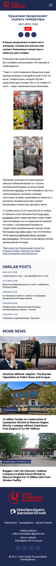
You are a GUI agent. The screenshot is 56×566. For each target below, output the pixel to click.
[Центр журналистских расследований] (15, 5)
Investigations (26, 522)
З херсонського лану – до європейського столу (25, 276)
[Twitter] (27, 34)
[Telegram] (33, 34)
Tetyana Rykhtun (10, 410)
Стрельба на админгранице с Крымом (21, 318)
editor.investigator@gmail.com (29, 533)
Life (28, 28)
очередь (25, 250)
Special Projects (44, 522)
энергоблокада (29, 253)
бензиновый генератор (31, 248)
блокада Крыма (11, 250)
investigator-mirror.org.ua (28, 540)
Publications (10, 522)
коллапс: (19, 190)
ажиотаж (13, 248)
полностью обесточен (19, 231)
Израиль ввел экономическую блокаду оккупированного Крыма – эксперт (22, 308)
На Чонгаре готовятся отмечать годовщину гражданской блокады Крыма (24, 296)
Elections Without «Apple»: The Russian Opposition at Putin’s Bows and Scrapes (27, 376)
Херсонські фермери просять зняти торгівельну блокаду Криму (26, 285)
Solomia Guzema (9, 462)
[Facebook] (20, 34)
